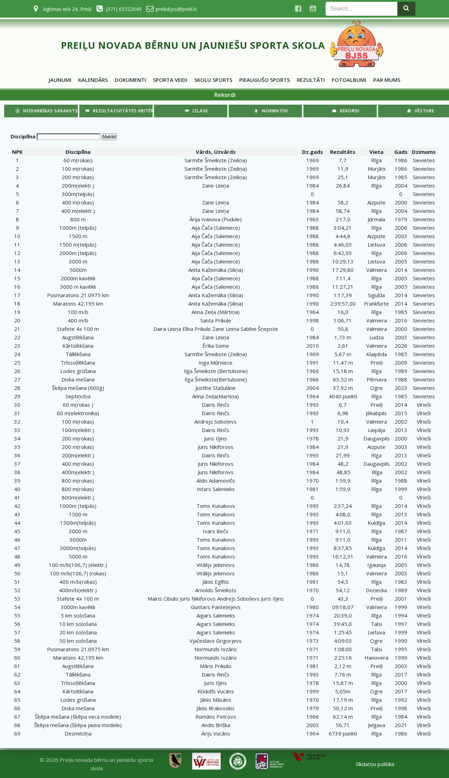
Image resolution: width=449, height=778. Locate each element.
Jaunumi (60, 79)
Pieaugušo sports (264, 79)
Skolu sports (213, 79)
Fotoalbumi (349, 79)
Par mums (386, 79)
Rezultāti (311, 79)
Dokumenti (130, 79)
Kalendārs (93, 79)
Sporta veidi (170, 79)
